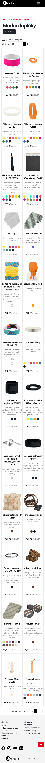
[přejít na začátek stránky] (41, 744)
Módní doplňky (29, 19)
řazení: (4, 40)
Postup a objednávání (32, 728)
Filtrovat (10, 31)
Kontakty (4, 738)
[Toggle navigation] (38, 3)
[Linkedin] (21, 748)
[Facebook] (3, 748)
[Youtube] (15, 748)
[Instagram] (9, 748)
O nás (3, 725)
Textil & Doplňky (14, 19)
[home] (4, 19)
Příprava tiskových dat (32, 733)
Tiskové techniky (30, 730)
